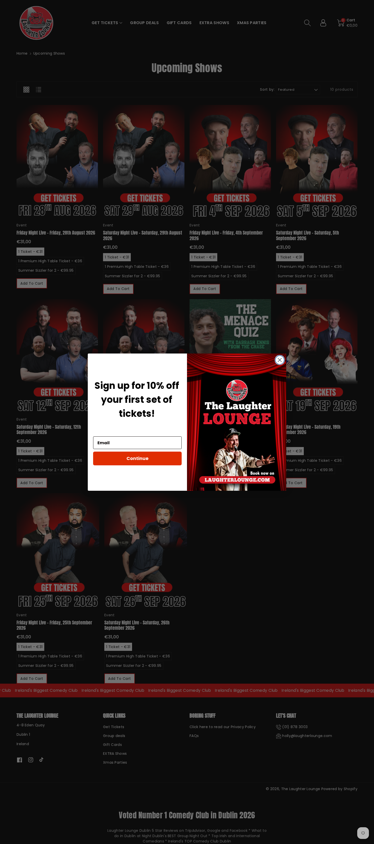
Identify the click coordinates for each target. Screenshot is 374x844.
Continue (137, 458)
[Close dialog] (279, 360)
